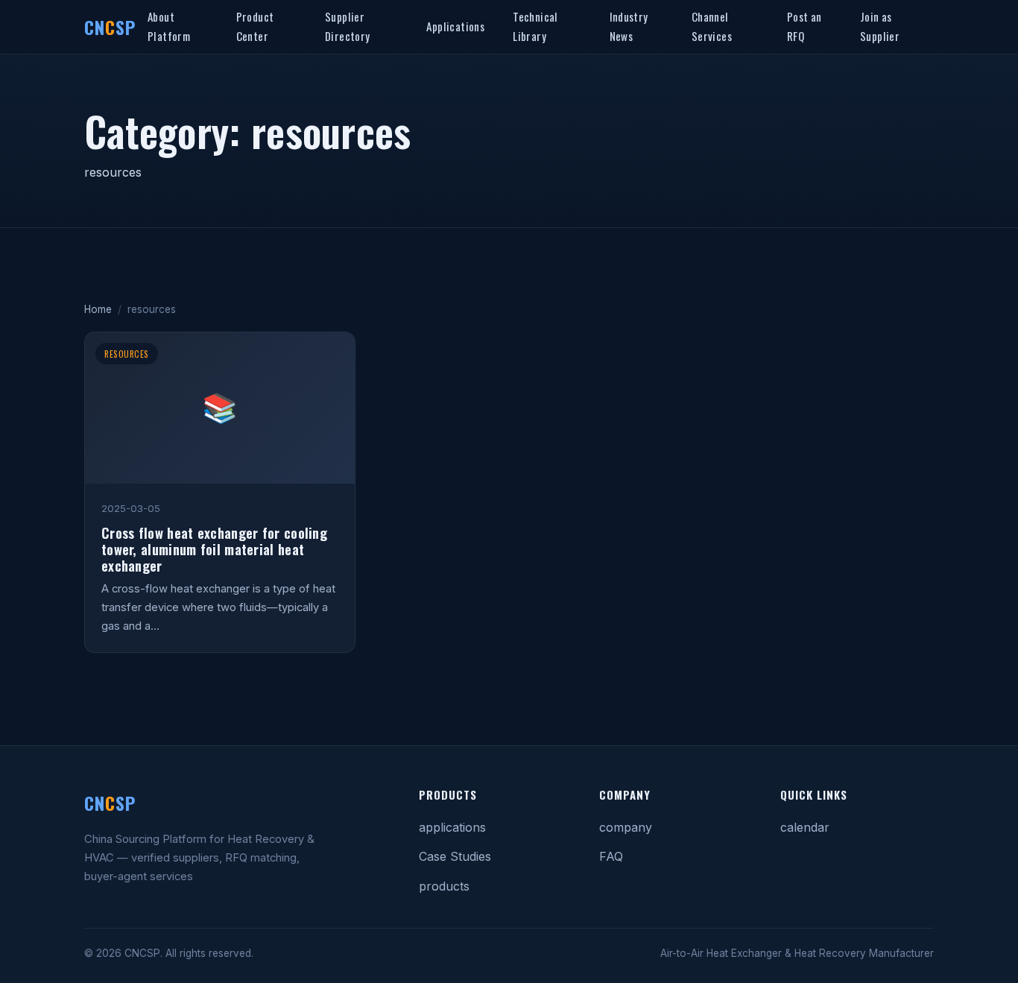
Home (98, 309)
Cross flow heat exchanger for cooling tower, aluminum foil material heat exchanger (214, 548)
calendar (804, 827)
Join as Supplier (880, 26)
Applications (455, 26)
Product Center (255, 26)
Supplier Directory (347, 26)
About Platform (169, 26)
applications (452, 827)
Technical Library (535, 26)
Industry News (629, 26)
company (625, 827)
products (444, 886)
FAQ (611, 856)
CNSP (110, 26)
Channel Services (712, 26)
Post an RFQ (804, 26)
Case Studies (455, 856)
